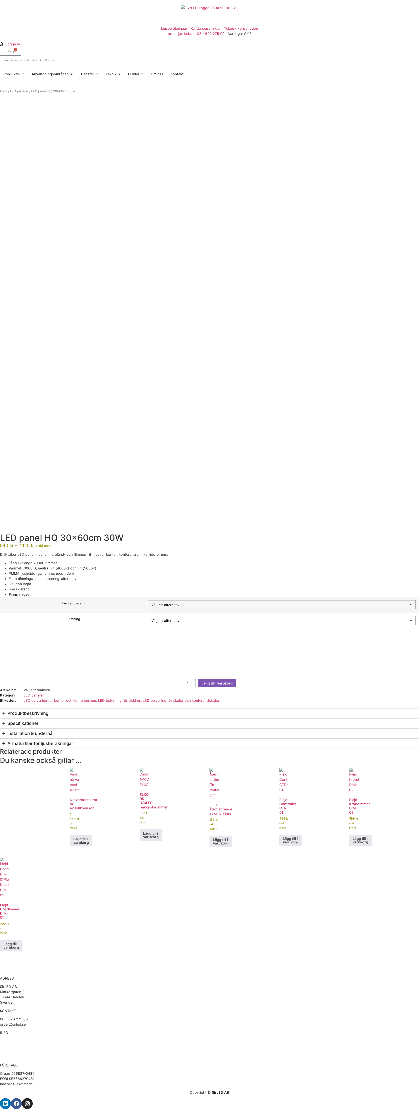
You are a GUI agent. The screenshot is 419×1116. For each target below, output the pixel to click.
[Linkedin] (5, 1103)
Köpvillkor (8, 1046)
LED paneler (19, 91)
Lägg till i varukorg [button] (81, 841)
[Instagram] (27, 1103)
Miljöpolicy (9, 1057)
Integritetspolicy (13, 1051)
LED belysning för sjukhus (119, 700)
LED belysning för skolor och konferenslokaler (181, 700)
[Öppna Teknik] (119, 74)
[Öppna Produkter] (23, 74)
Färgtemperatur (74, 603)
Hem (3, 91)
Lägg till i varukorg (217, 683)
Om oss (6, 1041)
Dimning (73, 619)
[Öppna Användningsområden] (71, 74)
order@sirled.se (181, 33)
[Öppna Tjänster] (97, 74)
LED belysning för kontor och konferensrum (60, 700)
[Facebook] (16, 1103)
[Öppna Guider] (142, 74)
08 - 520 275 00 (211, 33)
